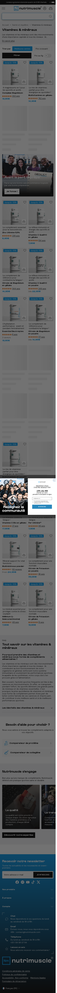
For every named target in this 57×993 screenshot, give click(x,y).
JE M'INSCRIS (42, 506)
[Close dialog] (54, 480)
